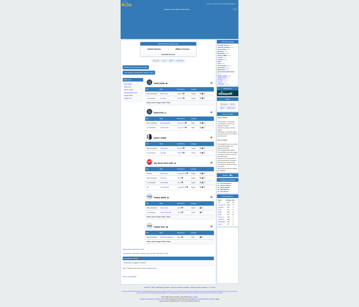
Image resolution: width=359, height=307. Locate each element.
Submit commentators (183, 9)
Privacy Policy (160, 299)
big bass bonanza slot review (196, 291)
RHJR (179, 94)
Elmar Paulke (164, 93)
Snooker (220, 80)
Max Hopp (163, 98)
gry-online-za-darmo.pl (127, 291)
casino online (196, 292)
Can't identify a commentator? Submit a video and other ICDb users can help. (145, 253)
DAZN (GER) (128, 84)
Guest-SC (180, 123)
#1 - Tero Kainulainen (224, 183)
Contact (213, 287)
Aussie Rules (222, 49)
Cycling (220, 59)
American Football (223, 47)
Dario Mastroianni (165, 123)
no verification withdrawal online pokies (148, 292)
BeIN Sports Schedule (162, 287)
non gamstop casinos (174, 292)
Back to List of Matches (129, 276)
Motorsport (221, 69)
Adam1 (220, 224)
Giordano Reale (164, 127)
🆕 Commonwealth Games (226, 71)
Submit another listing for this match (136, 67)
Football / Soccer (223, 45)
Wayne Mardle (164, 182)
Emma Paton (164, 173)
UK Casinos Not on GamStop (216, 292)
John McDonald (164, 187)
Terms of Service (210, 299)
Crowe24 (220, 207)
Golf (219, 63)
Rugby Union (222, 78)
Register (167, 9)
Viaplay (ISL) (128, 98)
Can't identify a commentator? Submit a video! (139, 72)
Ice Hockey (221, 67)
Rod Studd (163, 178)
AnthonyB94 (221, 221)
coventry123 (181, 173)
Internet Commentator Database (180, 287)
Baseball (220, 51)
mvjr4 (219, 209)
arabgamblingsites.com (163, 292)
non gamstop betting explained (210, 291)
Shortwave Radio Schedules (199, 287)
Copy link (157, 60)
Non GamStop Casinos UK (186, 292)
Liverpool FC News (149, 287)
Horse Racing (222, 65)
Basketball (221, 53)
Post (165, 60)
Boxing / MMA (222, 55)
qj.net (137, 292)
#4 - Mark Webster (223, 189)
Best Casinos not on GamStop (230, 291)
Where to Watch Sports (149, 268)
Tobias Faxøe (164, 208)
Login (172, 9)
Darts (235, 9)
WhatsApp (181, 60)
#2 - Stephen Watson (224, 185)
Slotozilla (220, 291)
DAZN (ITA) (127, 87)
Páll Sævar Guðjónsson (166, 237)
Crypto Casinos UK (204, 292)
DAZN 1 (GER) (128, 90)
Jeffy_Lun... (221, 217)
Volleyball (221, 84)
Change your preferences (147, 299)
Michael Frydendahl (165, 212)
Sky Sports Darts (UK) (130, 92)
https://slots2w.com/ (157, 291)
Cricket (220, 57)
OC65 (219, 214)
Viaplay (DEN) (128, 95)
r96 (178, 178)
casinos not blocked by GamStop (181, 291)
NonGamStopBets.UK (138, 291)
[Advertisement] (179, 25)
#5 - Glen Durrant (223, 191)
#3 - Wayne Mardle (223, 187)
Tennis (220, 82)
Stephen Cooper (192, 297)
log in (130, 262)
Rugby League (222, 76)
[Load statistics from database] (231, 175)
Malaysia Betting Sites (168, 291)
